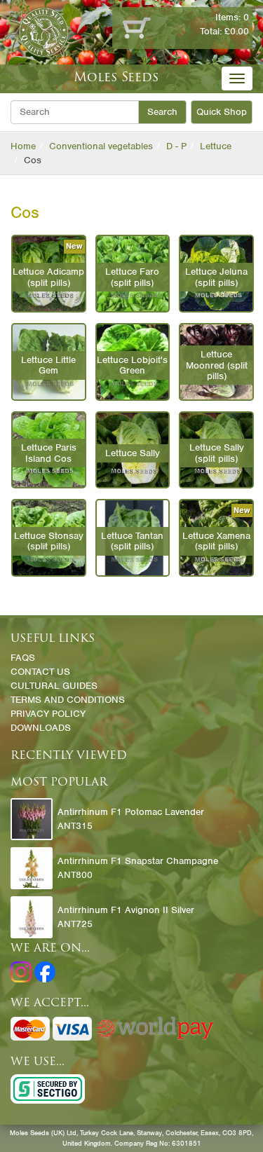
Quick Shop (221, 112)
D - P (176, 146)
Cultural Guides (54, 686)
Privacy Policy (48, 714)
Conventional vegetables (101, 146)
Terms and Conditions (68, 700)
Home (23, 146)
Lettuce (215, 146)
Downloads (41, 728)
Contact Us (40, 672)
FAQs (23, 658)
